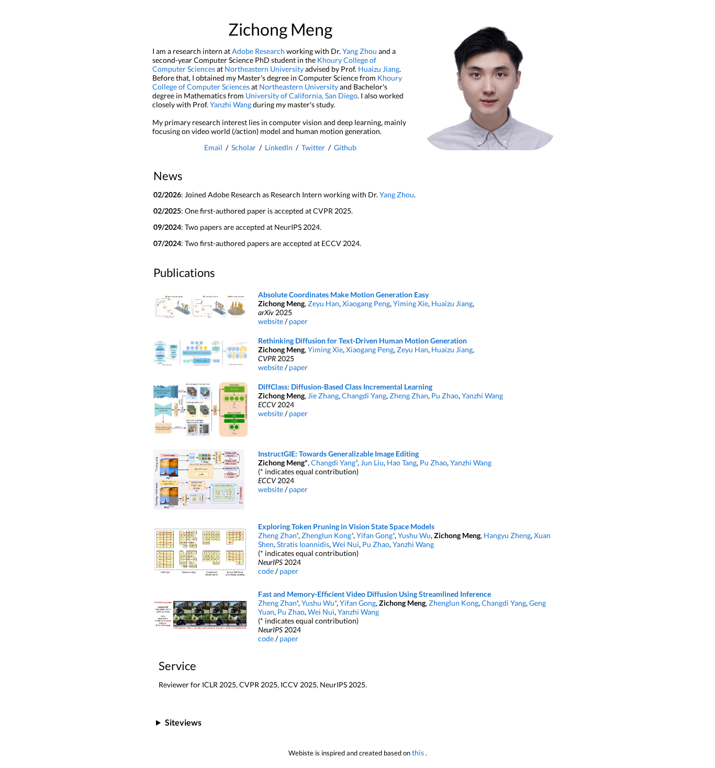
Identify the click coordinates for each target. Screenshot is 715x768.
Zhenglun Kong (453, 602)
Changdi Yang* (334, 462)
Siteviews (183, 722)
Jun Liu (372, 462)
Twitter (313, 147)
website (270, 321)
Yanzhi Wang (230, 104)
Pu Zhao (445, 395)
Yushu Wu (414, 535)
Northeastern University (264, 68)
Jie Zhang (323, 395)
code (266, 570)
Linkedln (279, 147)
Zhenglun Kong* (327, 535)
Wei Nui (345, 544)
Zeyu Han (323, 303)
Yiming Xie (410, 303)
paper (298, 321)
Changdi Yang (364, 395)
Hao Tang (402, 462)
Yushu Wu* (319, 602)
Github (345, 147)
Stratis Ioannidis (303, 544)
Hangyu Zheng (507, 535)
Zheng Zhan (408, 395)
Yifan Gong (358, 602)
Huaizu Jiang (378, 68)
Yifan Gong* (375, 535)
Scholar (243, 147)
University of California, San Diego (301, 95)
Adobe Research (258, 51)
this (419, 752)
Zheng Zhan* (278, 535)
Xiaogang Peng (366, 303)
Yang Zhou (359, 51)
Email (213, 147)
